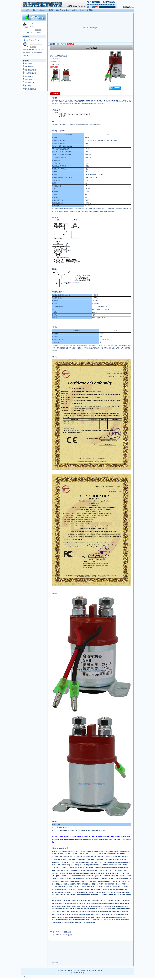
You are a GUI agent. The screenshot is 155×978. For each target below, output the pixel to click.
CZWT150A (107, 859)
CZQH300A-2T (106, 865)
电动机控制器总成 (30, 89)
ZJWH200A (96, 878)
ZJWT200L (122, 876)
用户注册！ (30, 32)
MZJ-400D (108, 873)
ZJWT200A (114, 876)
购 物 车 (66, 10)
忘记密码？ (38, 32)
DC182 (77, 870)
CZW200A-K (88, 889)
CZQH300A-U (96, 865)
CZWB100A (109, 857)
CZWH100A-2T (57, 862)
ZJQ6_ (54, 884)
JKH (102, 895)
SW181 (68, 870)
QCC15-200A (90, 876)
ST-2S (88, 895)
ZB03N (120, 895)
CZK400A (68, 892)
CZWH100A (85, 857)
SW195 (87, 870)
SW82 (114, 867)
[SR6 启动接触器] (55, 81)
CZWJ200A (63, 859)
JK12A (98, 895)
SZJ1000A (69, 854)
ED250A (99, 892)
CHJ (73, 892)
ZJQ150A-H (66, 884)
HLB (108, 895)
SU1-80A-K (112, 889)
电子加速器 (28, 86)
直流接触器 (28, 63)
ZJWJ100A (111, 878)
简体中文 (126, 7)
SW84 (59, 870)
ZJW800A (81, 878)
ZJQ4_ (123, 881)
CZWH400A (101, 857)
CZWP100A (102, 854)
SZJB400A (64, 867)
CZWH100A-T (81, 859)
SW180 (63, 870)
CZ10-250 (74, 851)
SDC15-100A (116, 862)
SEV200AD (83, 887)
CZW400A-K (80, 889)
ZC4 (56, 898)
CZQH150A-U (71, 865)
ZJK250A (111, 892)
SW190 (82, 870)
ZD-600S (127, 892)
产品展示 (50, 10)
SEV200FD (91, 887)
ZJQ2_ (114, 881)
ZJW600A (74, 878)
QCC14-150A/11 (71, 876)
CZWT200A (115, 859)
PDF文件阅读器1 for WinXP (65, 830)
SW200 (92, 870)
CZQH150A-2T (81, 865)
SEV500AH (106, 887)
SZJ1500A (76, 854)
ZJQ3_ (118, 881)
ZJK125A (105, 892)
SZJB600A (71, 867)
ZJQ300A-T (96, 884)
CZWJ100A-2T (72, 859)
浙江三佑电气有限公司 (59, 970)
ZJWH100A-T (56, 881)
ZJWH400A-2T (102, 881)
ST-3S (54, 895)
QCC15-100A (81, 876)
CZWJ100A (55, 859)
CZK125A (55, 892)
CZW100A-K (96, 889)
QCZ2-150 (67, 851)
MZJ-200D (101, 873)
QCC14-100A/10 (83, 851)
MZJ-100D (94, 873)
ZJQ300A (81, 884)
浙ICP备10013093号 (77, 973)
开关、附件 (28, 79)
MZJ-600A (72, 873)
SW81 (110, 867)
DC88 (122, 867)
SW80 (101, 867)
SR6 (110, 862)
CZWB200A (117, 857)
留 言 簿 (82, 10)
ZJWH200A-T (65, 881)
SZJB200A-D (56, 867)
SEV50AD (61, 887)
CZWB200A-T (95, 862)
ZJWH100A (88, 878)
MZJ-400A (65, 873)
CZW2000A (70, 857)
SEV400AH (63, 889)
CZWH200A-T (90, 859)
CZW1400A (62, 857)
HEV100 (112, 884)
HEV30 (102, 884)
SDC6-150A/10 (104, 862)
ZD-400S (64, 895)
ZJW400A (68, 878)
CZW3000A (77, 857)
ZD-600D (74, 895)
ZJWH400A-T (73, 881)
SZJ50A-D (102, 851)
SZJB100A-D (123, 865)
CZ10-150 (61, 851)
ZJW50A (128, 876)
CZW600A (123, 854)
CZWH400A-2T (76, 862)
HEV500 (123, 884)
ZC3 (53, 898)
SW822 (54, 870)
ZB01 (116, 895)
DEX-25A (80, 892)
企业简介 (34, 10)
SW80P (105, 867)
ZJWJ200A (118, 878)
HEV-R (122, 889)
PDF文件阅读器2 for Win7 (83, 830)
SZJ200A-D (117, 851)
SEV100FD (76, 887)
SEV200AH (98, 887)
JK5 (94, 895)
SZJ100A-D (110, 851)
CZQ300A (89, 865)
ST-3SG (58, 895)
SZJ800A (62, 854)
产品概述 (55, 93)
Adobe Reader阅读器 (98, 830)
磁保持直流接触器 (30, 70)
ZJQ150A (59, 884)
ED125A (93, 892)
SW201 (97, 870)
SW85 (126, 867)
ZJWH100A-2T (83, 881)
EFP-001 (125, 895)
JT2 (91, 895)
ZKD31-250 (118, 892)
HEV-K (118, 889)
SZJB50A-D (115, 865)
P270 (112, 895)
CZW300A (84, 867)
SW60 (97, 867)
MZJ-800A (79, 873)
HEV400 (118, 887)
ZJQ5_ (127, 881)
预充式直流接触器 (30, 73)
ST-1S (69, 895)
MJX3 (85, 892)
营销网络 (74, 10)
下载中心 (58, 10)
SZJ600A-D (55, 854)
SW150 (111, 870)
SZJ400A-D (125, 851)
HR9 (88, 892)
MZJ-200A (58, 873)
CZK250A (61, 892)
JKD (105, 895)
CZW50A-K (104, 889)
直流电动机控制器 (30, 82)
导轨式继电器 (29, 76)
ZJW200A (61, 878)
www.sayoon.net (86, 970)
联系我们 (90, 10)
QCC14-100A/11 (93, 851)
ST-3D (79, 895)
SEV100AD (69, 887)
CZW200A (109, 854)
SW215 (107, 870)
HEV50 (107, 884)
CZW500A (91, 867)
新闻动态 (42, 10)
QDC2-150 (122, 873)
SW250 (116, 870)
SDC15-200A (125, 862)
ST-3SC (83, 895)
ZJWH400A (103, 878)
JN (76, 892)
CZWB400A (124, 857)
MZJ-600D (115, 873)
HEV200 (118, 884)
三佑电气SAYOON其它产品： (61, 848)
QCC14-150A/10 (61, 876)
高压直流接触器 (29, 67)
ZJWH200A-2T (93, 881)
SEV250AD (124, 887)
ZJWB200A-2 (126, 878)
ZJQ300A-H (88, 884)
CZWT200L (122, 859)
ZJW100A (55, 878)
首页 (27, 10)
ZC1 (129, 895)
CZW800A (55, 857)
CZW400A (116, 854)
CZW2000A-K (71, 889)
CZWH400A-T (99, 859)
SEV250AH (55, 889)
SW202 (102, 870)
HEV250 (112, 887)
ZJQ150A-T (74, 884)
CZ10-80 (55, 851)
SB (126, 889)
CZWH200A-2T (66, 862)
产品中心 (63, 44)
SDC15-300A (56, 865)
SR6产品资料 (63, 827)
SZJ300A (78, 867)
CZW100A (89, 854)
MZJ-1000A (87, 873)
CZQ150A (63, 865)
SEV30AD (55, 887)
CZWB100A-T (85, 862)
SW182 (72, 870)
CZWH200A (93, 857)
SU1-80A (96, 854)
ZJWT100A (107, 876)
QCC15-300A (99, 876)
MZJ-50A (122, 870)
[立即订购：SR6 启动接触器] (115, 89)
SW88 (118, 867)
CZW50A (83, 854)
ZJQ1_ (109, 881)
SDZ (123, 892)
